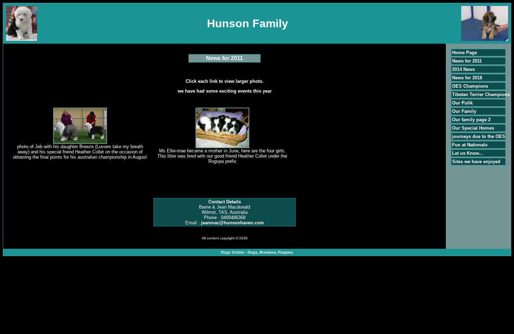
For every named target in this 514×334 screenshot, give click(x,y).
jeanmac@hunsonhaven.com (232, 222)
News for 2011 (467, 61)
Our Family (464, 111)
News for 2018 (467, 77)
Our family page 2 (471, 119)
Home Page (464, 52)
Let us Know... (467, 153)
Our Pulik (462, 103)
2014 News (463, 69)
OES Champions (470, 86)
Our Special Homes (473, 128)
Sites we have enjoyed (476, 161)
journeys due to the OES (478, 136)
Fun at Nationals (469, 144)
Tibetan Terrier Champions (481, 94)
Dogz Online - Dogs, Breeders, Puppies (257, 252)
